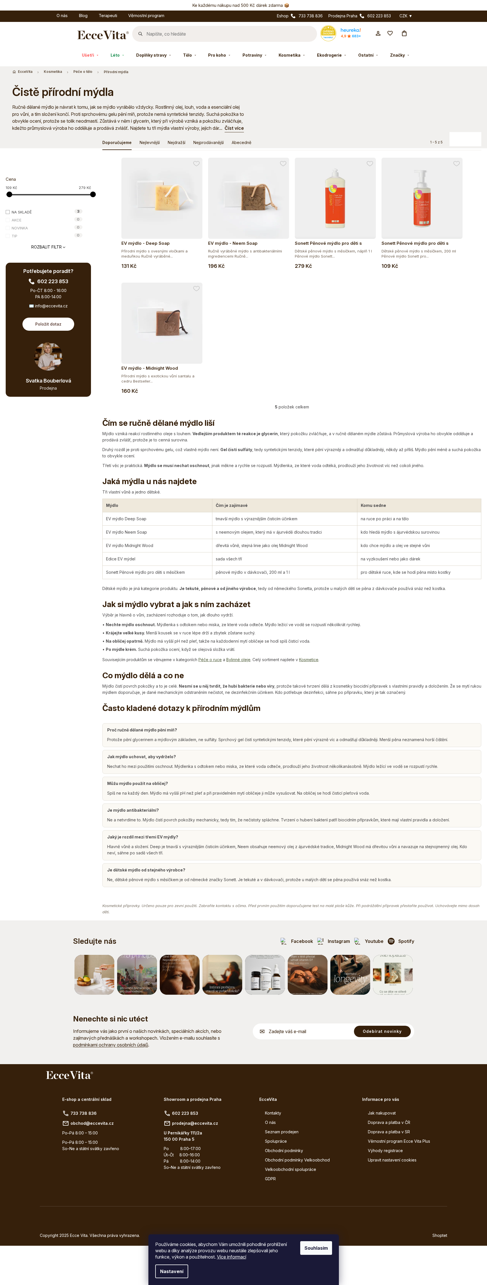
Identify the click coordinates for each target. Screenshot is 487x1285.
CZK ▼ (406, 16)
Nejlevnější (150, 142)
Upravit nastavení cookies (392, 1159)
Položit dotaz (48, 324)
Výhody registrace (385, 1150)
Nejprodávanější (208, 142)
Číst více (234, 128)
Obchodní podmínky (284, 1150)
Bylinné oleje (238, 659)
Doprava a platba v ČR (389, 1122)
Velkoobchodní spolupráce (290, 1169)
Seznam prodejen (282, 1131)
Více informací (231, 1257)
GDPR (270, 1178)
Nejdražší (176, 142)
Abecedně (241, 142)
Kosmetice (308, 659)
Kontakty (273, 1113)
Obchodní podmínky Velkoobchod (297, 1159)
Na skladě (46, 211)
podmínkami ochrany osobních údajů (110, 1045)
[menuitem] (45, 15)
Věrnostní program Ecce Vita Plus (399, 1141)
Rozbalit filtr (46, 246)
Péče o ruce (210, 659)
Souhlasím (316, 1248)
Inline (474, 137)
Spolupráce (276, 1141)
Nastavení (171, 1271)
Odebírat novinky (382, 1031)
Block (463, 137)
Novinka (46, 227)
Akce (46, 219)
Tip (46, 235)
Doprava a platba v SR (389, 1131)
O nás (270, 1122)
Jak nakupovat (382, 1113)
